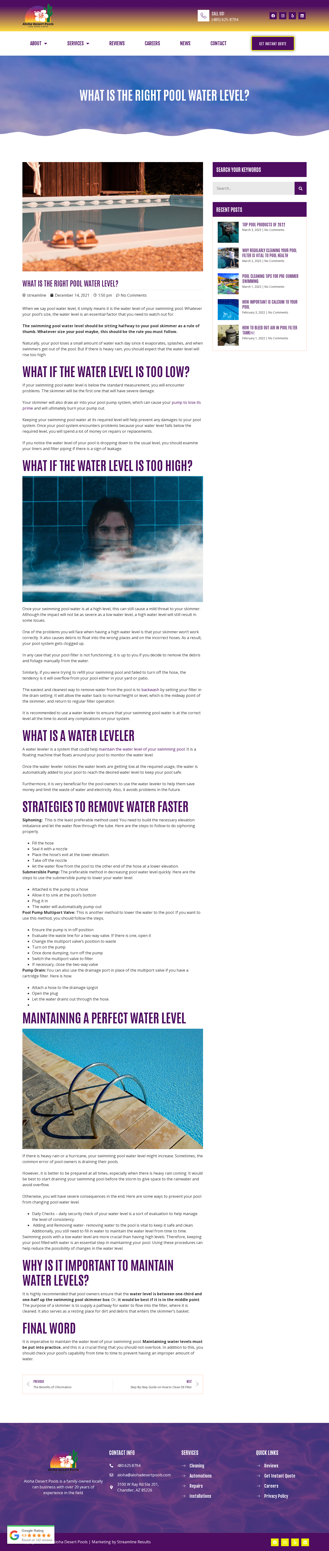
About (36, 43)
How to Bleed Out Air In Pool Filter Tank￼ (269, 329)
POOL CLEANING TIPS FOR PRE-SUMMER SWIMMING (270, 278)
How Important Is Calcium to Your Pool (269, 304)
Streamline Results (134, 1541)
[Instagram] (282, 15)
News (185, 43)
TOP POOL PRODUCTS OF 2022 (263, 224)
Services (75, 43)
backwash (150, 689)
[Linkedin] (302, 15)
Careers (152, 43)
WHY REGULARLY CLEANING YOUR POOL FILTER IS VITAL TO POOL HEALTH (269, 252)
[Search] (301, 188)
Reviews (117, 43)
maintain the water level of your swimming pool (142, 749)
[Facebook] (273, 15)
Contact (219, 43)
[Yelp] (292, 15)
